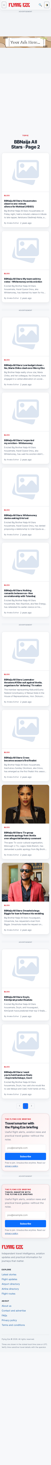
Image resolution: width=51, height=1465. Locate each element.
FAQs (4, 1315)
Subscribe (25, 1156)
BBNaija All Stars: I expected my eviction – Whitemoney (19, 441)
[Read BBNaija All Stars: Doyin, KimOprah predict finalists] (25, 968)
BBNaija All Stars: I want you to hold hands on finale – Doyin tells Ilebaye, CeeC (18, 1075)
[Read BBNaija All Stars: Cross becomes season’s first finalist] (25, 729)
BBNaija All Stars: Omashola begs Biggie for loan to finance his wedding (24, 912)
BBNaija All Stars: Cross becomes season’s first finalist (20, 759)
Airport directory (11, 1284)
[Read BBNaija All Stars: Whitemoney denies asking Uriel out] (25, 486)
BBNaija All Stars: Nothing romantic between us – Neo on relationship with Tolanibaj (19, 593)
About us (6, 1305)
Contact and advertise (14, 1310)
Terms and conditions (13, 1325)
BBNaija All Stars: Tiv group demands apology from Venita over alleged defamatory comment (22, 835)
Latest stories (9, 1274)
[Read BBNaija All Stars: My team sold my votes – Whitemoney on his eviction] (25, 250)
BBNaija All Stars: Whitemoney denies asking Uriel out (20, 517)
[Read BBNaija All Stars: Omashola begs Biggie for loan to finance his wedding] (25, 882)
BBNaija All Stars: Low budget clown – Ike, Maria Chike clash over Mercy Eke (24, 366)
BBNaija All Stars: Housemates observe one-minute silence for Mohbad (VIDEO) (20, 203)
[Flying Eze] (19, 4)
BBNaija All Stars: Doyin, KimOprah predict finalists (18, 998)
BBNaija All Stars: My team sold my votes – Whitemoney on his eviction (23, 280)
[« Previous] (20, 1106)
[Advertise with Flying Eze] (25, 42)
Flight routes (8, 1293)
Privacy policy (9, 1320)
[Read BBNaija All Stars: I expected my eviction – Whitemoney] (25, 411)
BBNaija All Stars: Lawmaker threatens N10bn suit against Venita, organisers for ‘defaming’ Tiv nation (23, 682)
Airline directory (10, 1288)
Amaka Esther (13, 223)
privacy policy (11, 1166)
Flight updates (9, 1279)
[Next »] (31, 1106)
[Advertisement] (25, 102)
